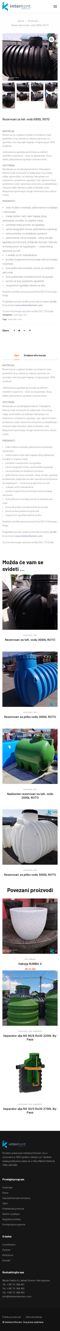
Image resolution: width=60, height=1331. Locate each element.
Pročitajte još (30, 621)
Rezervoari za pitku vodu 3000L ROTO (30, 717)
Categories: (7, 315)
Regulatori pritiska (11, 1219)
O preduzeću (8, 1244)
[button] (51, 39)
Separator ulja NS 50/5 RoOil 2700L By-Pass (30, 1110)
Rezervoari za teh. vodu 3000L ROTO (30, 640)
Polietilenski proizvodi (13, 1208)
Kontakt (6, 1260)
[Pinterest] (30, 331)
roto (25, 315)
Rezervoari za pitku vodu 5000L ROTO (30, 875)
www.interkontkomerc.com (29, 305)
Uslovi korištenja (34, 1317)
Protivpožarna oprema (13, 1224)
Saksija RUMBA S (30, 964)
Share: (5, 330)
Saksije (32, 959)
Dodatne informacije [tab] (35, 355)
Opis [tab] (16, 355)
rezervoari (17, 315)
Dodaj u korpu (30, 945)
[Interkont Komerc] (16, 6)
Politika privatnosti (11, 1317)
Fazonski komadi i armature (16, 1198)
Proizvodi (33, 21)
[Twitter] (19, 331)
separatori (37, 1031)
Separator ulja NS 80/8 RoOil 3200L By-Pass (30, 1037)
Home (21, 21)
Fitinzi (5, 1193)
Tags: (4, 319)
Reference (7, 1255)
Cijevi (5, 1203)
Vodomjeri (7, 1187)
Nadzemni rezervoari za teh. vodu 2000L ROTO (30, 795)
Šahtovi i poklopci (11, 1214)
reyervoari (12, 319)
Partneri (6, 1250)
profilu (53, 301)
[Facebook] (14, 331)
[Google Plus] (25, 331)
